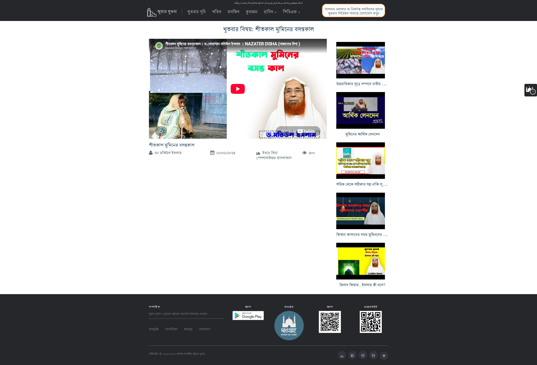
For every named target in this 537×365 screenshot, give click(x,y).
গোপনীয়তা (171, 328)
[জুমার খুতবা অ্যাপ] (384, 356)
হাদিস (269, 10)
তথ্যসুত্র (188, 328)
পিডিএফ (290, 10)
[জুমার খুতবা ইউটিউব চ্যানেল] (363, 355)
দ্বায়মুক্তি (154, 328)
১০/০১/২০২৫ (224, 152)
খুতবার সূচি (196, 10)
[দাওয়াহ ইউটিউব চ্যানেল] (373, 355)
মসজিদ (233, 10)
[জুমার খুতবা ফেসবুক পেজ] (352, 355)
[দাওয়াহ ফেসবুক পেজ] (289, 325)
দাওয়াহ (203, 313)
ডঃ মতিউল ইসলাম (166, 152)
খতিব (216, 10)
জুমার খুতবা (167, 10)
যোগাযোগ (204, 328)
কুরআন (251, 10)
